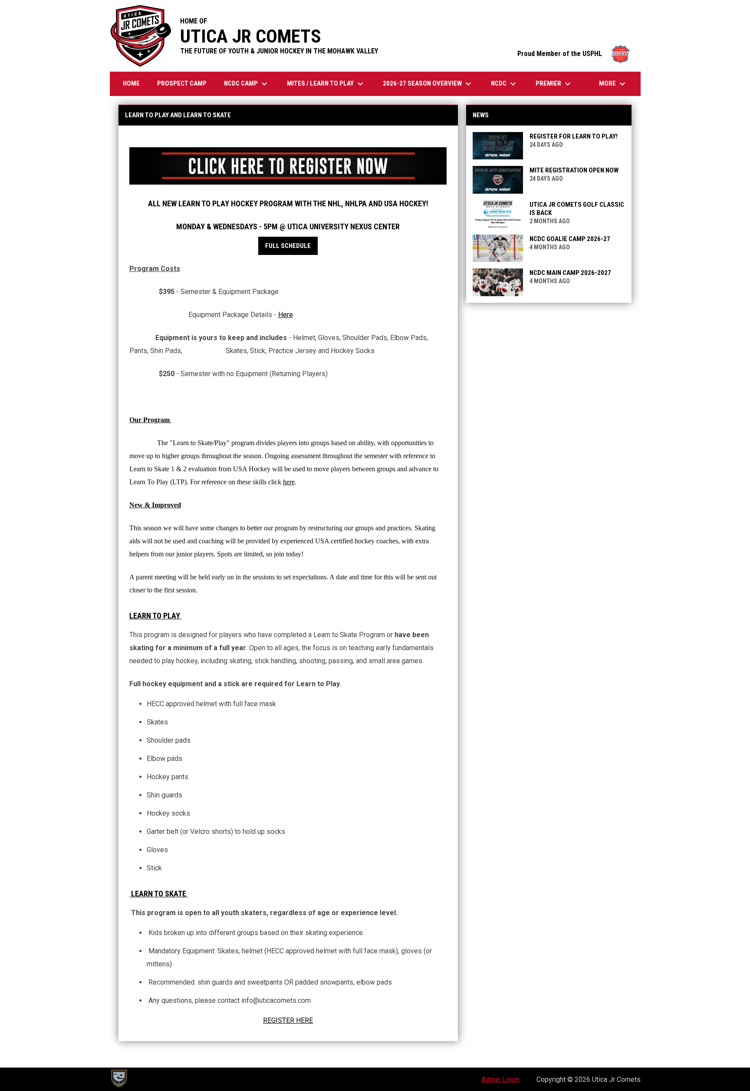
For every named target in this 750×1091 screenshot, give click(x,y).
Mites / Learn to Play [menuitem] (326, 84)
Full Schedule (288, 246)
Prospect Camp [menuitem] (182, 83)
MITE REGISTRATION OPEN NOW (574, 170)
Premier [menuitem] (554, 84)
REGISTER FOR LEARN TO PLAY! (574, 136)
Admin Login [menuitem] (500, 1079)
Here (285, 315)
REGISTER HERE (288, 1020)
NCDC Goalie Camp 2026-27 (570, 239)
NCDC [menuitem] (504, 84)
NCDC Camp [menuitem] (247, 84)
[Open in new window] (288, 166)
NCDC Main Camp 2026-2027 (570, 273)
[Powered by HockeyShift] (118, 1078)
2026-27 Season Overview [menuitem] (428, 84)
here (289, 482)
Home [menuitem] (131, 83)
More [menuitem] (613, 84)
